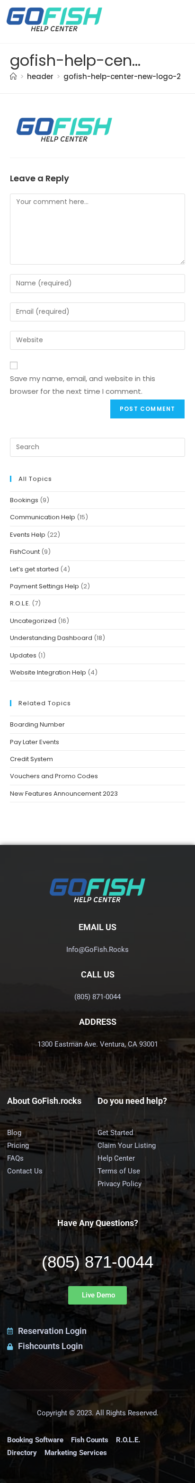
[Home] (13, 76)
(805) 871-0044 (97, 1261)
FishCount (25, 551)
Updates (23, 655)
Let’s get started (34, 569)
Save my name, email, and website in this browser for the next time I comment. (82, 384)
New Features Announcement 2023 (64, 793)
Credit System (31, 759)
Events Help (27, 534)
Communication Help (42, 517)
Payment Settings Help (44, 586)
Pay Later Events (34, 741)
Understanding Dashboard (51, 637)
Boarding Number (37, 724)
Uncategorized (33, 620)
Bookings (24, 500)
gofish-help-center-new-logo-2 (122, 76)
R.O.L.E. (20, 603)
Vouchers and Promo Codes (54, 776)
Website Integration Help (48, 672)
